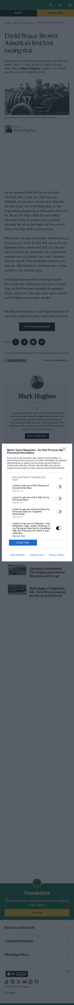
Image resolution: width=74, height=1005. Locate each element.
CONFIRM (23, 542)
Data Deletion (17, 554)
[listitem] (37, 478)
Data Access (37, 554)
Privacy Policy (56, 554)
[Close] (65, 450)
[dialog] (37, 502)
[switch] (59, 486)
